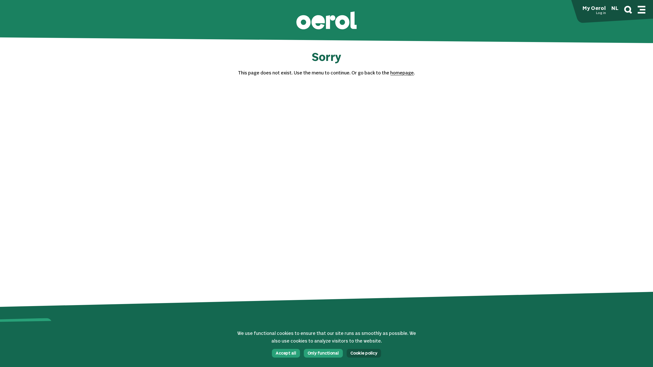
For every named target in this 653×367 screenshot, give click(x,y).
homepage (402, 73)
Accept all (286, 353)
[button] (326, 21)
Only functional (323, 353)
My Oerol (594, 8)
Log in (601, 13)
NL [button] (614, 8)
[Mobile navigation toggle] (641, 9)
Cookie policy (363, 353)
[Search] (628, 10)
